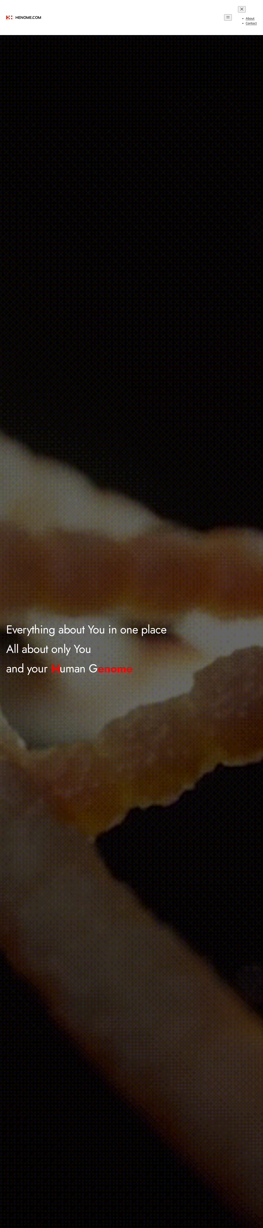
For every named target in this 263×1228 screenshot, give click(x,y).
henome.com (28, 17)
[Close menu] (242, 9)
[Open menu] (228, 17)
